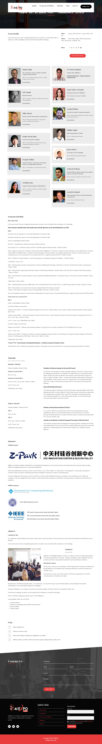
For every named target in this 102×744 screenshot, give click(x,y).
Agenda (34, 6)
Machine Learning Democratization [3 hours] (57, 407)
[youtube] (99, 364)
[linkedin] (99, 370)
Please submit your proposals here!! (17, 297)
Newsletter (71, 706)
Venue (67, 6)
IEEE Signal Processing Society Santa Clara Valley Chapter (42, 512)
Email (68, 715)
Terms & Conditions (79, 721)
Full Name (69, 709)
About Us (75, 6)
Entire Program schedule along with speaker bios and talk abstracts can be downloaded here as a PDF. (38, 227)
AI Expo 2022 (43, 710)
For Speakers (43, 713)
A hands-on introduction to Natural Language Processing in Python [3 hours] (66, 420)
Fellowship (60, 6)
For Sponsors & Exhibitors (47, 6)
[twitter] (99, 367)
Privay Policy (89, 721)
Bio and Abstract (26, 82)
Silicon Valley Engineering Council (29, 502)
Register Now (86, 6)
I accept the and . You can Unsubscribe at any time (80, 722)
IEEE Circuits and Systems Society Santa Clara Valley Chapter (43, 515)
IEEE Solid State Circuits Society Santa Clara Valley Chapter (43, 519)
